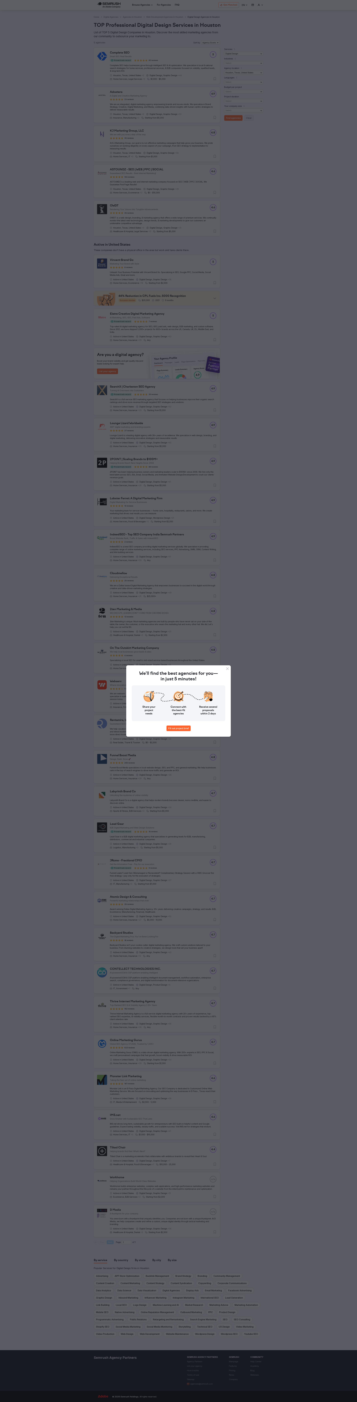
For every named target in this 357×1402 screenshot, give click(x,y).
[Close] (227, 668)
